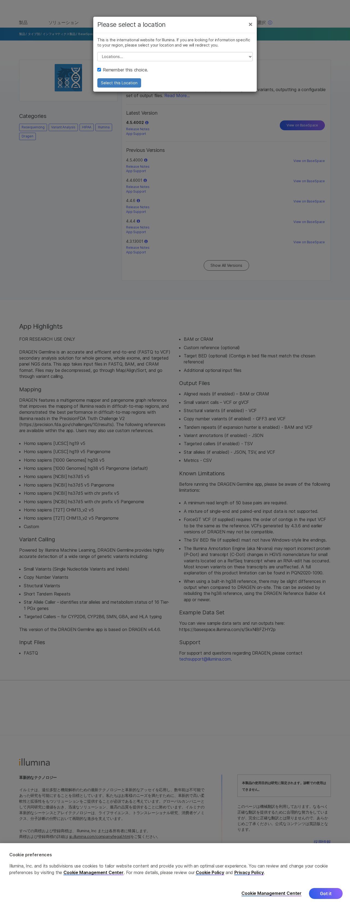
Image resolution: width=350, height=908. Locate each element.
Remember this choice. (125, 70)
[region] (175, 875)
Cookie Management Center (93, 872)
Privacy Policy (249, 872)
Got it (326, 893)
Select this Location (119, 82)
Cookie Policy (210, 872)
